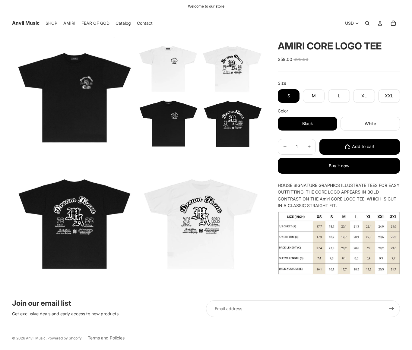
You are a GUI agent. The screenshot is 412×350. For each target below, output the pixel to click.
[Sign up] (391, 308)
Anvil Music (36, 338)
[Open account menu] (380, 23)
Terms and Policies (106, 337)
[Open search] (367, 23)
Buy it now (339, 165)
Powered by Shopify (64, 338)
